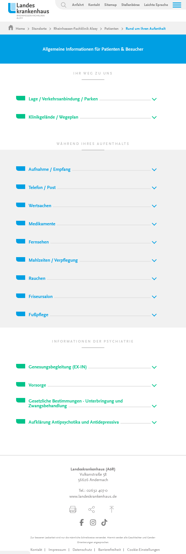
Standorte (39, 29)
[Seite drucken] (72, 509)
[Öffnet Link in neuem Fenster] (81, 522)
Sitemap (110, 5)
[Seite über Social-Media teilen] (91, 509)
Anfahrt (78, 5)
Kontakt (94, 5)
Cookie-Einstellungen (143, 550)
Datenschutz (82, 550)
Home (20, 29)
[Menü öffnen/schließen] (176, 5)
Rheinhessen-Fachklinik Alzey (76, 29)
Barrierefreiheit (109, 550)
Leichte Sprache (156, 5)
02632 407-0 (97, 491)
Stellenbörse (130, 5)
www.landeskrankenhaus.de (93, 497)
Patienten (111, 29)
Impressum (57, 550)
